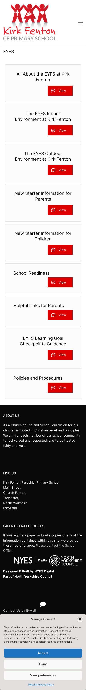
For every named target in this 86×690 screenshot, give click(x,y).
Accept (43, 653)
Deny (43, 664)
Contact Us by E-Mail (19, 610)
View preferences (43, 675)
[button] (80, 619)
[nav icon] (80, 22)
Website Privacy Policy (41, 684)
